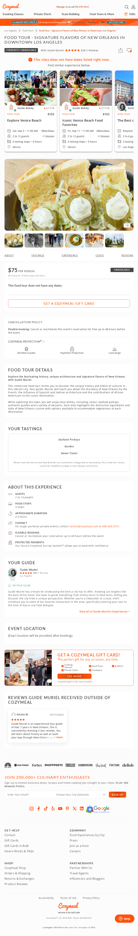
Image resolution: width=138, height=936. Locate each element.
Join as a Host (79, 846)
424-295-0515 (82, 6)
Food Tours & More (102, 14)
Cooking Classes (13, 14)
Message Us (62, 6)
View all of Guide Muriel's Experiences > (104, 611)
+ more (58, 737)
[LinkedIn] (82, 808)
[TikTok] (46, 808)
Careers (75, 851)
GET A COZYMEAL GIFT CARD (69, 303)
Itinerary (49, 136)
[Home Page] (11, 7)
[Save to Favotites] (131, 51)
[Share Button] (120, 50)
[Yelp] (53, 808)
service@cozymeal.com (84, 526)
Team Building (70, 14)
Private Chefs (42, 14)
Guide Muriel (29, 569)
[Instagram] (31, 808)
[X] (74, 808)
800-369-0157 (110, 526)
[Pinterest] (67, 808)
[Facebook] (39, 808)
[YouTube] (60, 808)
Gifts (131, 14)
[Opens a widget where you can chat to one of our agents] (124, 918)
